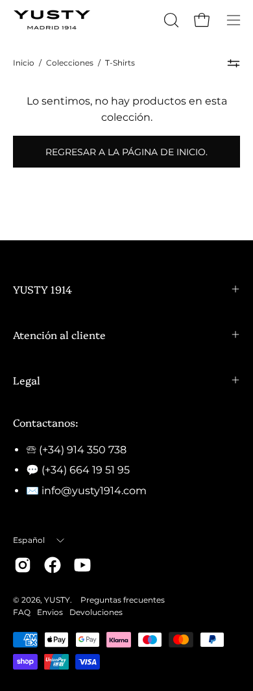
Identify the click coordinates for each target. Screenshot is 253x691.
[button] (170, 20)
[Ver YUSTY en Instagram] (22, 565)
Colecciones (69, 63)
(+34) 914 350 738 (82, 450)
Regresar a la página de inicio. (126, 152)
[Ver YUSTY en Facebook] (52, 565)
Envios (50, 612)
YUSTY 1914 (42, 289)
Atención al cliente (59, 334)
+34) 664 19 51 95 (87, 470)
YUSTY (57, 600)
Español (29, 540)
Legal (26, 380)
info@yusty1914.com (94, 490)
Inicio (23, 63)
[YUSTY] (52, 20)
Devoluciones (96, 612)
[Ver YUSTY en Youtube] (82, 565)
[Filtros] (233, 63)
